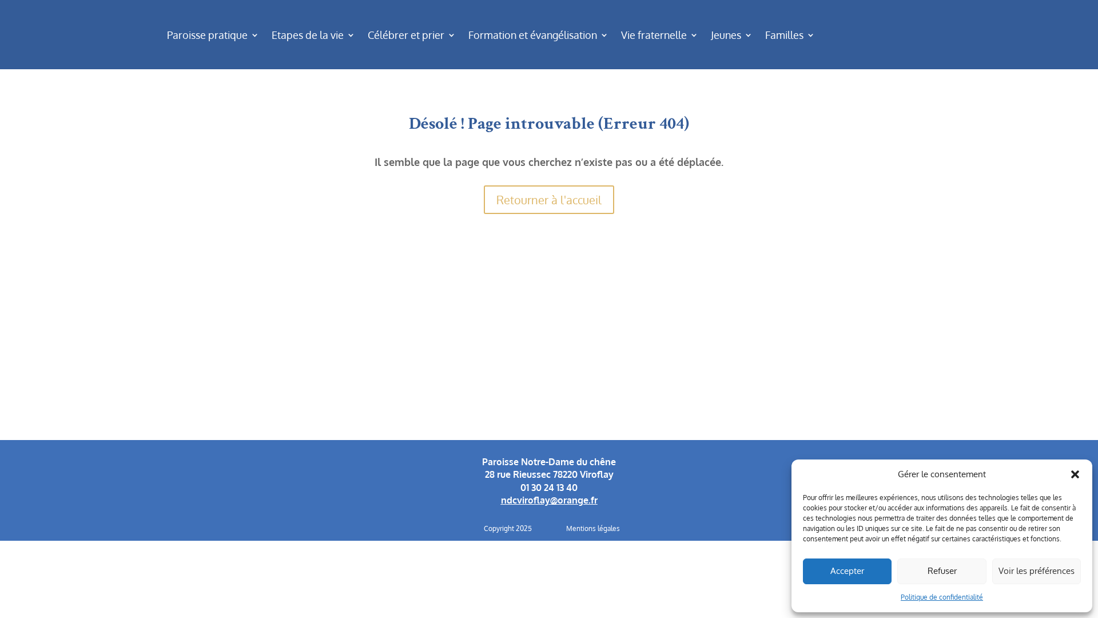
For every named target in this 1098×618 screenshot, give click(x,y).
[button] (1075, 474)
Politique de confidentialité (942, 597)
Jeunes (726, 35)
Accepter (847, 570)
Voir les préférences (1036, 570)
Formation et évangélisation (532, 35)
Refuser (942, 570)
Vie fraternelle (654, 35)
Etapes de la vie (308, 35)
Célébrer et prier (406, 35)
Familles (784, 35)
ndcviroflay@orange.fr (549, 500)
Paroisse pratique (207, 35)
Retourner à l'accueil (549, 199)
